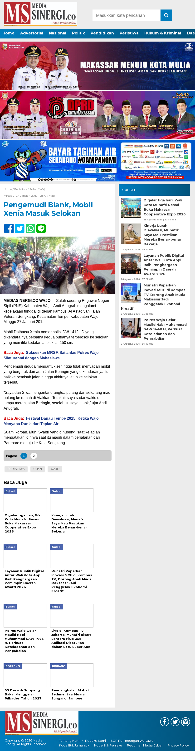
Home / (9, 189)
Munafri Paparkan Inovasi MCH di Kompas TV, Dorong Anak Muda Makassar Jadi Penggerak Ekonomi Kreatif (153, 297)
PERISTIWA (16, 469)
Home (8, 33)
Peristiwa (129, 33)
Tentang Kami (69, 740)
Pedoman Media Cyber (145, 745)
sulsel (37, 469)
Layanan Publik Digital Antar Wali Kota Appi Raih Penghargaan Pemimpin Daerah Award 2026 (164, 264)
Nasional (57, 33)
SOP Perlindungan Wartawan (133, 740)
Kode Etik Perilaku (108, 745)
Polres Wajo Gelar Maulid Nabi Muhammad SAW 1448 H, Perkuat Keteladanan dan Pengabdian (165, 329)
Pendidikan (102, 33)
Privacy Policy (178, 745)
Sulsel (33, 189)
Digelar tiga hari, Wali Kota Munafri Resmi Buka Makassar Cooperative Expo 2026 (165, 207)
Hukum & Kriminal (162, 33)
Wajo (42, 189)
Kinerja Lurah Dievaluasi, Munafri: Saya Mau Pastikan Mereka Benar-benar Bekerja (162, 234)
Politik (78, 33)
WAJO (54, 469)
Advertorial (31, 33)
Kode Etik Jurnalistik (74, 745)
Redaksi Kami (95, 740)
